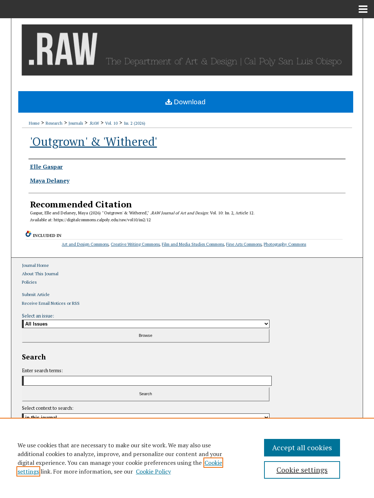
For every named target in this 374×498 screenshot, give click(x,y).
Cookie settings (302, 470)
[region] (187, 458)
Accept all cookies (302, 447)
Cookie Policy (153, 471)
